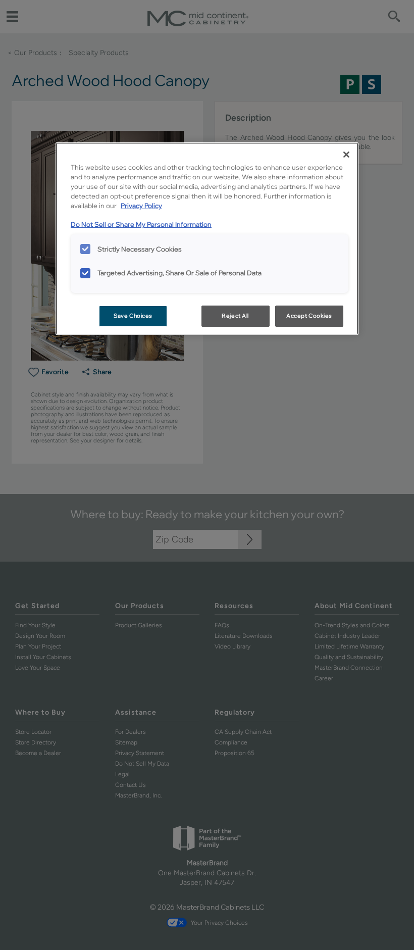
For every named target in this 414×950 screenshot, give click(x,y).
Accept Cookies (309, 315)
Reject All (235, 315)
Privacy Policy (141, 206)
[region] (207, 238)
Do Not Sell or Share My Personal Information (141, 224)
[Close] (346, 154)
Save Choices (133, 315)
